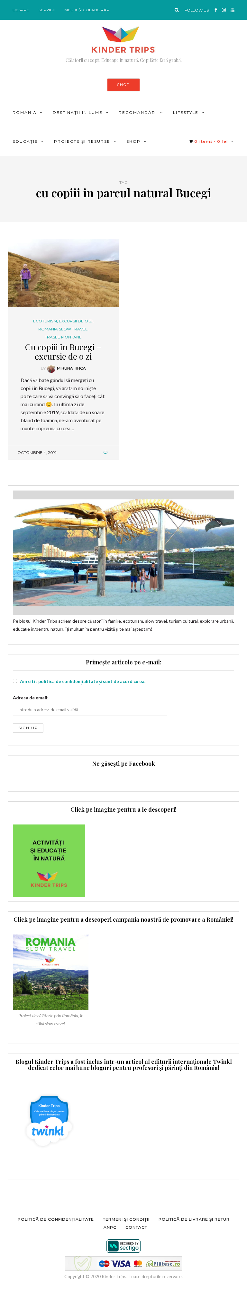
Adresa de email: (31, 697)
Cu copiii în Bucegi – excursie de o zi (63, 351)
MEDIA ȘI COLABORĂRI (87, 9)
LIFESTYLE (185, 112)
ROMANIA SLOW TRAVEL (62, 329)
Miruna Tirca (71, 368)
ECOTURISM (45, 321)
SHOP (123, 84)
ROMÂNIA (25, 112)
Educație (25, 141)
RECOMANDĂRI (138, 112)
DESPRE (21, 9)
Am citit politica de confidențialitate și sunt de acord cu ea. (82, 681)
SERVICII (47, 9)
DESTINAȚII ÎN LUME (78, 112)
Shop (133, 141)
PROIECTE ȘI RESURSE (82, 141)
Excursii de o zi (76, 321)
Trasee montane (63, 337)
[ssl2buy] (123, 1246)
